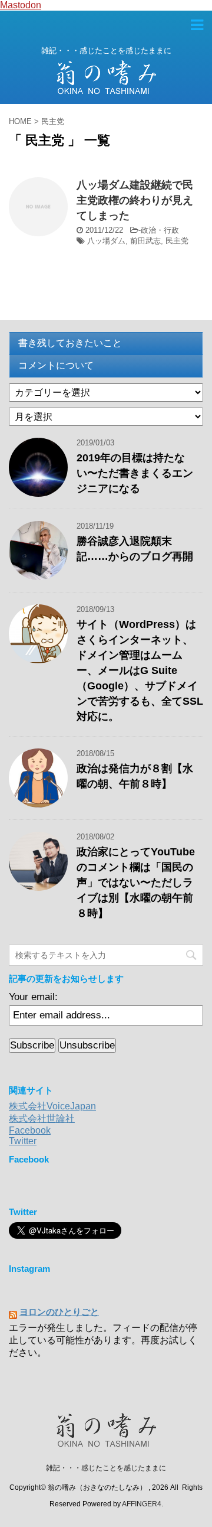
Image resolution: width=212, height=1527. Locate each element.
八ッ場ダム (106, 240)
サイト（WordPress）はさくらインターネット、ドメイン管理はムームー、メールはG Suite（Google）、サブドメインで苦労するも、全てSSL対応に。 (140, 670)
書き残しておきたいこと (70, 343)
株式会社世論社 (42, 1118)
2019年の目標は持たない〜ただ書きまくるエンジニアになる (135, 473)
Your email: (33, 996)
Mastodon (20, 5)
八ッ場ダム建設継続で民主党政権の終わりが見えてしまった (135, 200)
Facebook (30, 1130)
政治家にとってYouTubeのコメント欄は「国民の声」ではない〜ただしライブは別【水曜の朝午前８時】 (136, 882)
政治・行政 (160, 230)
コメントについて (56, 365)
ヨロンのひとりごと (59, 1312)
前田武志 (145, 240)
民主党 (176, 240)
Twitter (23, 1141)
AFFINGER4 (141, 1504)
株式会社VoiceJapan (52, 1106)
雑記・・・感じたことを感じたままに (106, 1468)
